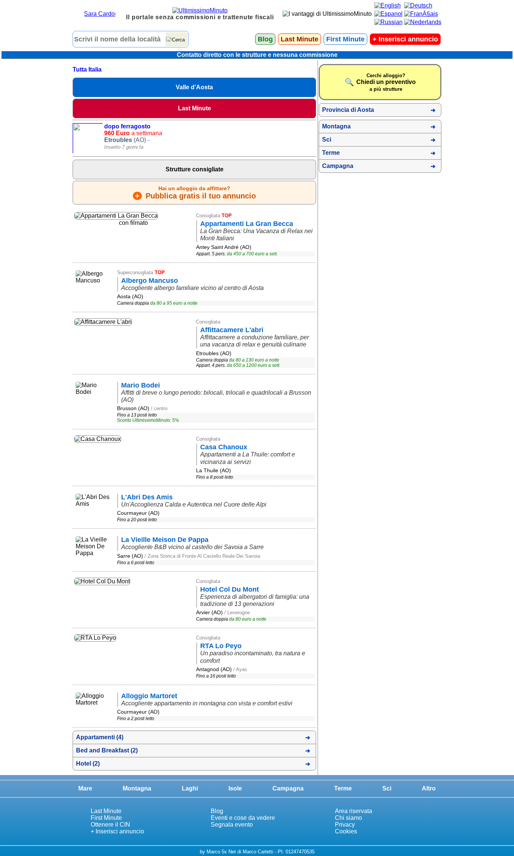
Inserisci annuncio (405, 39)
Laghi (190, 788)
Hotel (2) (88, 763)
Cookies (346, 831)
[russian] (388, 22)
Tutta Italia (87, 69)
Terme (331, 153)
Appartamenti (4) (99, 737)
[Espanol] (388, 13)
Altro (429, 788)
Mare (85, 788)
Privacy (345, 824)
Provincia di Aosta (348, 110)
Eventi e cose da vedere (243, 818)
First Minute (345, 39)
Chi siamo (348, 818)
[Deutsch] (418, 5)
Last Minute (299, 39)
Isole (235, 788)
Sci (326, 139)
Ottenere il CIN (110, 824)
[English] (387, 5)
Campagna (337, 166)
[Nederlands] (422, 22)
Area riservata (353, 811)
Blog (265, 39)
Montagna (336, 126)
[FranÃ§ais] (421, 13)
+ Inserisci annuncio (117, 831)
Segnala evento (232, 824)
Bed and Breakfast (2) (107, 750)
